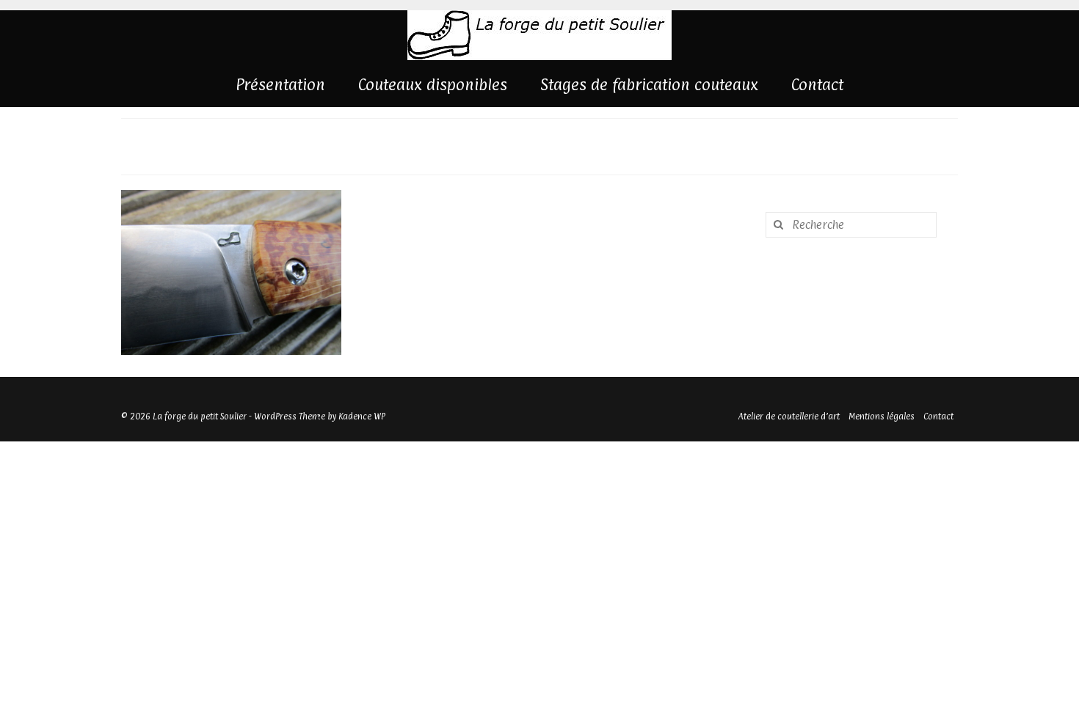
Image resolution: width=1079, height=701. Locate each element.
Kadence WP (361, 416)
